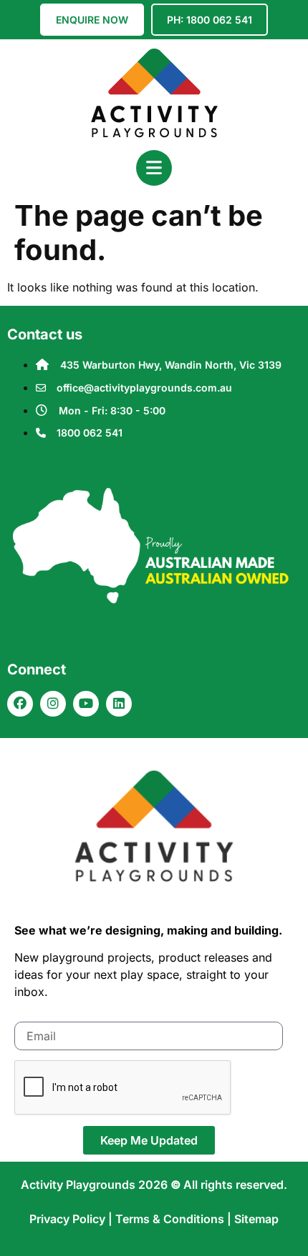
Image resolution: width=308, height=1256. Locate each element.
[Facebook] (20, 704)
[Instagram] (53, 704)
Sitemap (256, 1219)
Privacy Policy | (72, 1219)
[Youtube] (86, 704)
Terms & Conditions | (174, 1219)
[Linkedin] (119, 704)
